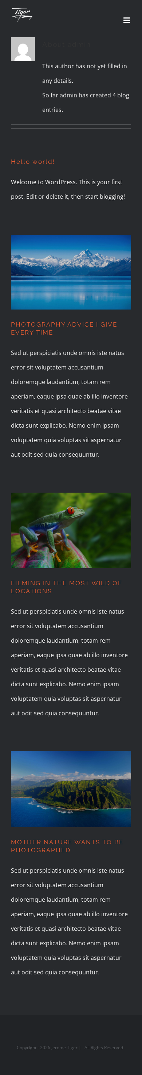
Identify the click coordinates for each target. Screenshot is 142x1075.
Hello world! (33, 161)
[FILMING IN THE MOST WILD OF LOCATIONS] (71, 531)
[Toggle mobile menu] (127, 20)
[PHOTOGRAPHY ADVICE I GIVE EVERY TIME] (71, 272)
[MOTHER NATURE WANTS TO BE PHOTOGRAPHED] (71, 789)
